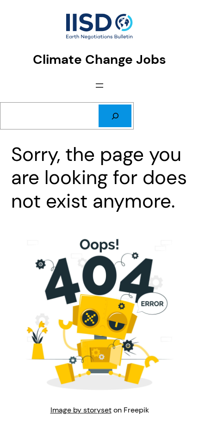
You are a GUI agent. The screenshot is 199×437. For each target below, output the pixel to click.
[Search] (115, 116)
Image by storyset (81, 410)
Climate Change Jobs (99, 59)
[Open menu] (99, 85)
